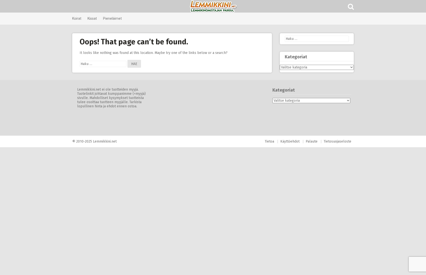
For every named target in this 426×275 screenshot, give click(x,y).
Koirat (76, 18)
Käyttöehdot (290, 141)
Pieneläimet (112, 18)
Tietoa (269, 141)
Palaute (312, 141)
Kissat (92, 18)
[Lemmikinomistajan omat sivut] (213, 6)
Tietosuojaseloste (337, 141)
